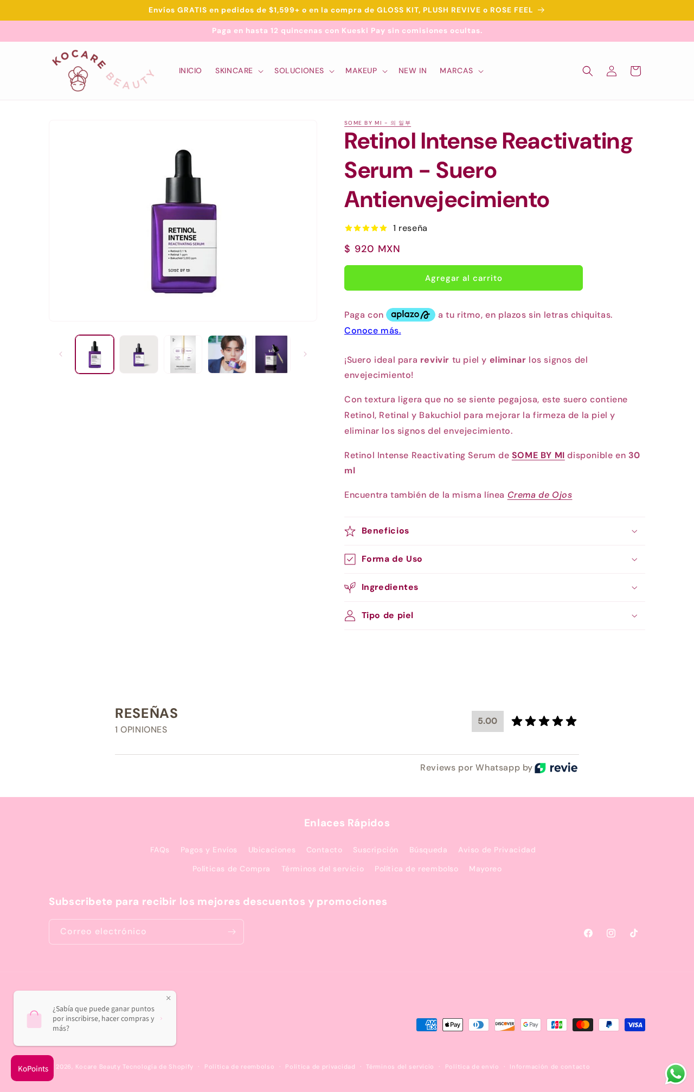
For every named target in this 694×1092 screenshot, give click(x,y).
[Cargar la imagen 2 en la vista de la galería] (138, 354)
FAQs (160, 850)
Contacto (324, 850)
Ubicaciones (272, 850)
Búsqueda (428, 850)
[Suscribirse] (231, 932)
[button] (238, 70)
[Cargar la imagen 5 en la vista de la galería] (271, 354)
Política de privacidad (320, 1066)
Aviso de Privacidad (497, 850)
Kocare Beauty (98, 1067)
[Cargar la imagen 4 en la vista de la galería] (227, 354)
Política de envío (472, 1066)
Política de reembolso (417, 869)
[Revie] (556, 767)
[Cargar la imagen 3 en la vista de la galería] (183, 354)
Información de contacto (550, 1066)
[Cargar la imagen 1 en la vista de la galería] (94, 354)
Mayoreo (485, 869)
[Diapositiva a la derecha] (305, 354)
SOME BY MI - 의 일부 (377, 122)
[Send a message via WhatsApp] (676, 1074)
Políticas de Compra (231, 869)
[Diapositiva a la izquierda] (61, 354)
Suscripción (376, 850)
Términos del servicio (322, 869)
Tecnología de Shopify (158, 1067)
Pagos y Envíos (209, 850)
